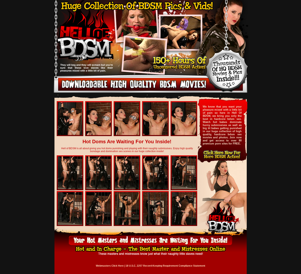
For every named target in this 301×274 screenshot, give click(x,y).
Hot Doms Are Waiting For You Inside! (127, 141)
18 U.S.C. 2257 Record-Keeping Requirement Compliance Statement (165, 265)
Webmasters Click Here (110, 265)
